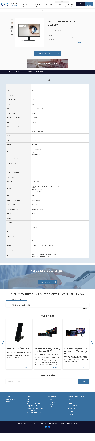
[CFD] (4, 5)
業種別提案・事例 (38, 5)
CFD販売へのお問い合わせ (72, 423)
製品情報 (25, 5)
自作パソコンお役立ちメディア (56, 5)
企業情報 (67, 5)
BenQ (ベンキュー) (59, 30)
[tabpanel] (47, 306)
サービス (30, 5)
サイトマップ (62, 423)
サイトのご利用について (52, 423)
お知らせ (72, 5)
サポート (46, 5)
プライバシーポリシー (35, 423)
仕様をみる (80, 42)
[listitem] (85, 309)
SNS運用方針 (43, 423)
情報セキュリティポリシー (23, 423)
